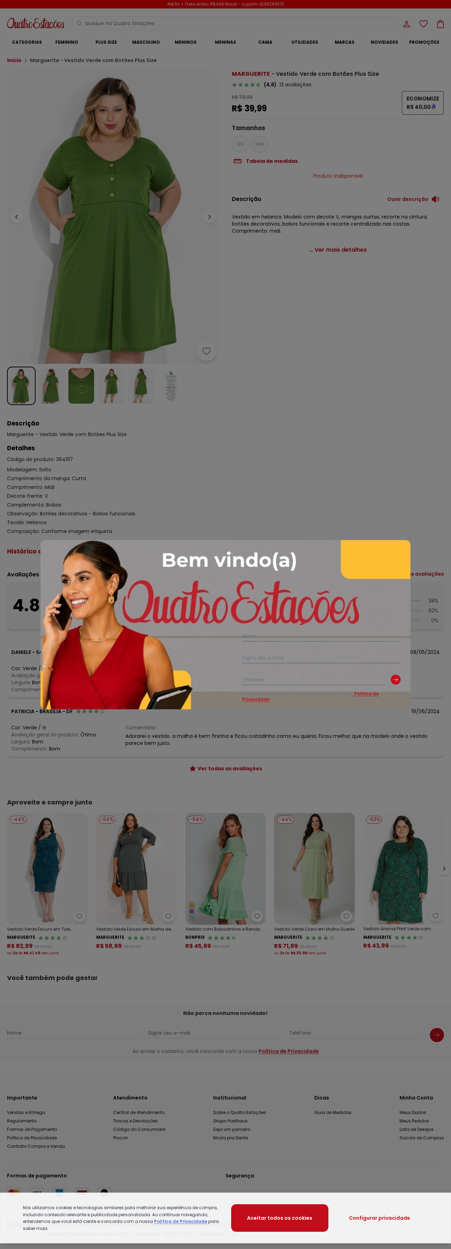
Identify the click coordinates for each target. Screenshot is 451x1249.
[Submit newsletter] (396, 680)
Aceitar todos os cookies (279, 1218)
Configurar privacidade (379, 1218)
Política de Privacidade (180, 1221)
